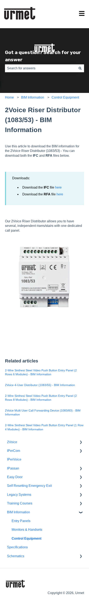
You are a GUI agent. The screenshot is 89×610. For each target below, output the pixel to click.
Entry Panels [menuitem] (21, 521)
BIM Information (32, 97)
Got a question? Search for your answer (43, 56)
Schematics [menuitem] (15, 556)
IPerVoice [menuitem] (14, 459)
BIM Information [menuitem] (18, 512)
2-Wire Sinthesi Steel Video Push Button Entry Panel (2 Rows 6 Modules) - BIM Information (41, 372)
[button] (80, 442)
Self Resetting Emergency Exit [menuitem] (29, 485)
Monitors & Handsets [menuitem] (27, 529)
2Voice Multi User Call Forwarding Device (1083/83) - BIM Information (43, 412)
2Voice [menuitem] (12, 442)
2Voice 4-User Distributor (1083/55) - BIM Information (40, 385)
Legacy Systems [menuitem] (19, 494)
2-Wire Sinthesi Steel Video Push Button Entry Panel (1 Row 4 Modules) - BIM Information (44, 427)
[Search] (80, 68)
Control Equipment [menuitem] (26, 538)
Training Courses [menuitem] (19, 503)
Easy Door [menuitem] (15, 477)
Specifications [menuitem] (17, 547)
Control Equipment (65, 97)
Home (9, 97)
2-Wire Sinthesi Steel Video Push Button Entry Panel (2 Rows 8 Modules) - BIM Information (41, 398)
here (58, 187)
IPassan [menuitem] (13, 468)
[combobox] (40, 68)
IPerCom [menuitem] (13, 450)
